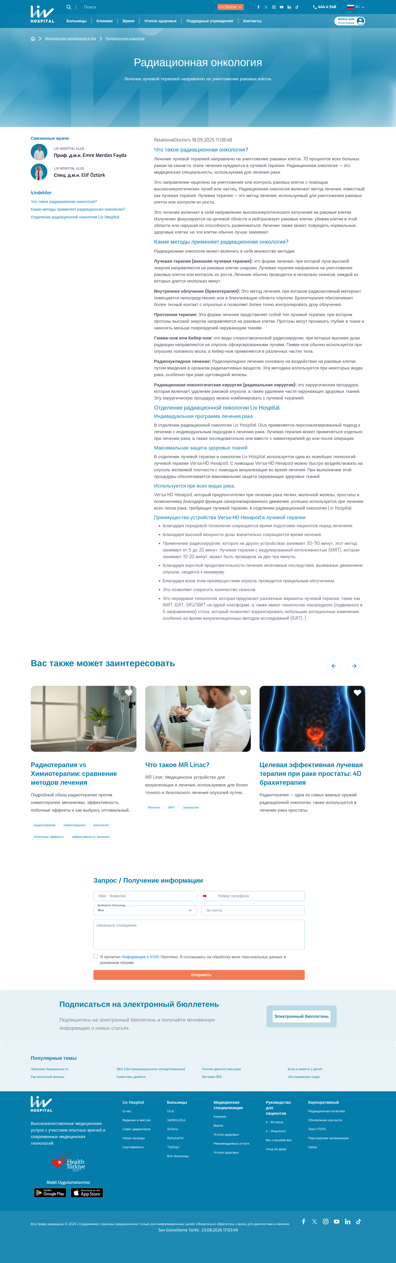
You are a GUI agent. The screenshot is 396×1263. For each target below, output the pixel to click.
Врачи (128, 21)
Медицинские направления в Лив (70, 38)
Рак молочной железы (47, 1077)
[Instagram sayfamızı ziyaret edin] (274, 7)
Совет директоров (136, 1129)
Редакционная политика (326, 1111)
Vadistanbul (176, 1120)
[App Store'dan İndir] (87, 1193)
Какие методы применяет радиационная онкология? (78, 209)
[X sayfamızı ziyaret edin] (266, 7)
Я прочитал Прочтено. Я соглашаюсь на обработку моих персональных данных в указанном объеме (193, 959)
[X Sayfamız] (315, 1219)
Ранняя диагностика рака (221, 1069)
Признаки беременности (49, 1069)
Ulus (170, 1111)
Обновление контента (325, 1120)
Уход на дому (276, 1149)
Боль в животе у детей (305, 1069)
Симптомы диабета (131, 1077)
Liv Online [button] (227, 7)
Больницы (76, 21)
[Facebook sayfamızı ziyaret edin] (258, 7)
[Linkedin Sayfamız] (348, 1219)
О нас (127, 1111)
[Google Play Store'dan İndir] (50, 1193)
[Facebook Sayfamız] (304, 1219)
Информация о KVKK (140, 956)
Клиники (105, 21)
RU (357, 7)
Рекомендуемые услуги (231, 1143)
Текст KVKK (317, 1129)
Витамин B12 (212, 1077)
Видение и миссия (137, 1120)
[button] (72, 7)
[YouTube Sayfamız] (337, 1219)
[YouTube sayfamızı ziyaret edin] (281, 7)
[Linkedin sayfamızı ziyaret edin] (289, 7)
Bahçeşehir (175, 1138)
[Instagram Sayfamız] (326, 1219)
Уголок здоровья (160, 21)
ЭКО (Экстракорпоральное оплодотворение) (150, 1069)
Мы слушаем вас (279, 1140)
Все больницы (178, 1156)
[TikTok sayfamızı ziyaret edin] (299, 7)
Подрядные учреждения (210, 21)
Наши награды (134, 1138)
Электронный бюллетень (301, 1016)
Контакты (252, 21)
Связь (312, 1147)
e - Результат (276, 1131)
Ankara (172, 1129)
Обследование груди (304, 1077)
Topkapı (173, 1147)
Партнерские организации (328, 1138)
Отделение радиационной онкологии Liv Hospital (75, 217)
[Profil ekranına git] (360, 21)
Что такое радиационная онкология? (64, 201)
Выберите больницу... (112, 905)
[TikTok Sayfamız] (359, 1219)
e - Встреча (274, 1122)
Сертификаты (133, 1147)
